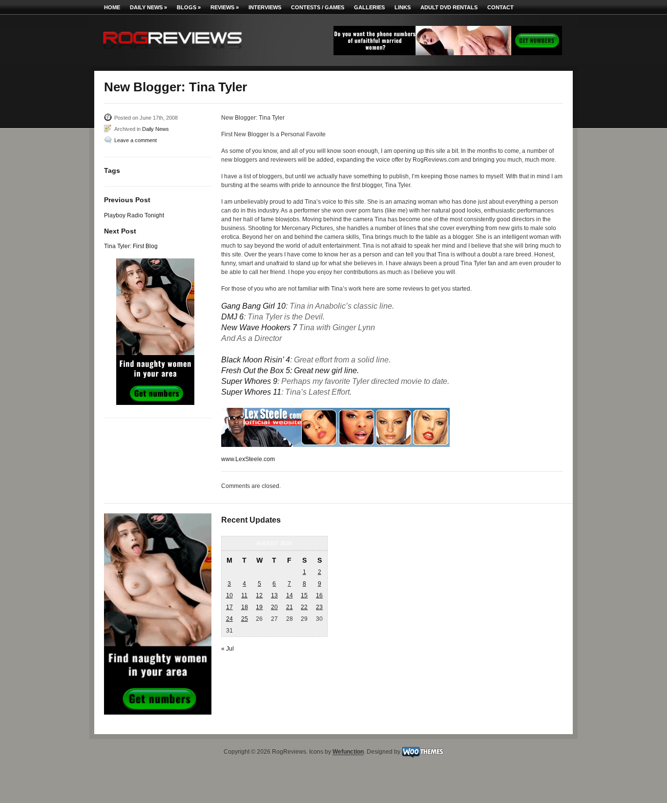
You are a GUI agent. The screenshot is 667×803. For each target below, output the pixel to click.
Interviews (265, 7)
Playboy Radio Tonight (134, 215)
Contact (500, 7)
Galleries (369, 7)
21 (289, 607)
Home (112, 7)
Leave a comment (135, 140)
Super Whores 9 (249, 381)
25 (244, 618)
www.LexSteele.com (248, 459)
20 (274, 607)
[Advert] (448, 53)
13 (274, 595)
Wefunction (348, 752)
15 (304, 595)
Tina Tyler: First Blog (131, 246)
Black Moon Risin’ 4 (255, 360)
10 (229, 595)
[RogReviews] (172, 51)
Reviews (224, 7)
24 (229, 618)
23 (319, 607)
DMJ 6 (232, 317)
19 (259, 607)
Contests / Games (317, 7)
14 (289, 595)
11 (244, 595)
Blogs (189, 7)
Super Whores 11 (251, 392)
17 (229, 607)
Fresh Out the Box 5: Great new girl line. (290, 370)
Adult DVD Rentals (449, 7)
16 (319, 595)
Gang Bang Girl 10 (253, 306)
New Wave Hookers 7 (259, 327)
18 (244, 607)
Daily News (148, 7)
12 (259, 595)
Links (403, 7)
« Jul (227, 648)
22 (304, 607)
